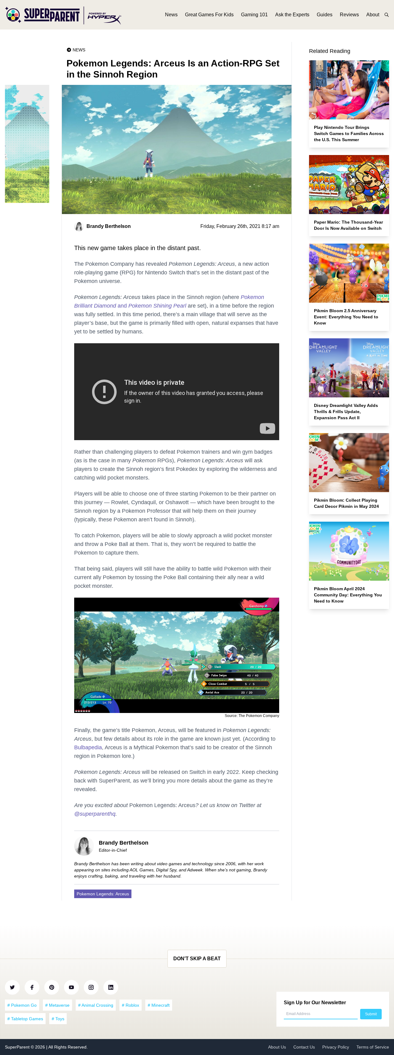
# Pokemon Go (22, 1005)
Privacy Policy (335, 1047)
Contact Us (304, 1047)
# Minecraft (159, 1005)
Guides (324, 14)
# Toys (58, 1018)
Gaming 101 (254, 14)
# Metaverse (57, 1005)
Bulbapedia (88, 747)
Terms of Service (372, 1047)
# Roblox (130, 1005)
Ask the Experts (292, 14)
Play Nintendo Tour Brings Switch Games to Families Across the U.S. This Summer (349, 133)
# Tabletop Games (25, 1018)
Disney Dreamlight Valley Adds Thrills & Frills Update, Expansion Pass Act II (346, 411)
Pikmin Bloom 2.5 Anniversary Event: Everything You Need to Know (346, 316)
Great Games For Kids (209, 14)
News (171, 14)
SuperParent (18, 1047)
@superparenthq (94, 814)
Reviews (349, 14)
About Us (277, 1047)
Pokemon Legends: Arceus (103, 893)
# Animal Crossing (95, 1005)
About (372, 14)
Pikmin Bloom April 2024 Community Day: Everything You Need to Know (348, 594)
